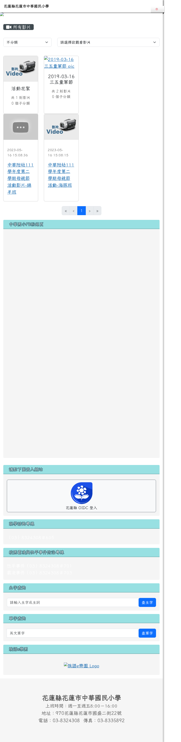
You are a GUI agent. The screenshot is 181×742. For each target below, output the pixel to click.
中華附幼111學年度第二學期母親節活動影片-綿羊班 (20, 178)
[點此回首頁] (81, 15)
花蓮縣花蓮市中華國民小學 (26, 6)
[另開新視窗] (81, 665)
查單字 (147, 633)
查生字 (147, 602)
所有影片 (21, 27)
